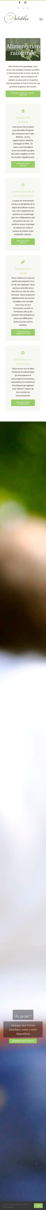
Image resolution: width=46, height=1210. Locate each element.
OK (38, 1206)
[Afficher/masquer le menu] (41, 19)
